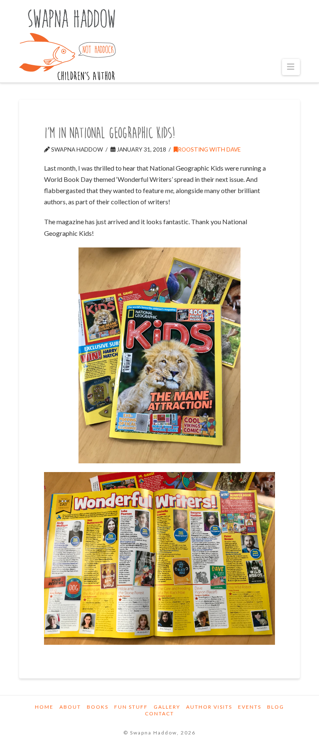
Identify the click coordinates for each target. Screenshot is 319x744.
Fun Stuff (131, 707)
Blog (275, 707)
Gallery (167, 707)
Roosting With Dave (209, 149)
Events (249, 707)
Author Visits (209, 707)
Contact (159, 713)
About (70, 707)
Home (44, 707)
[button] (291, 67)
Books (97, 707)
